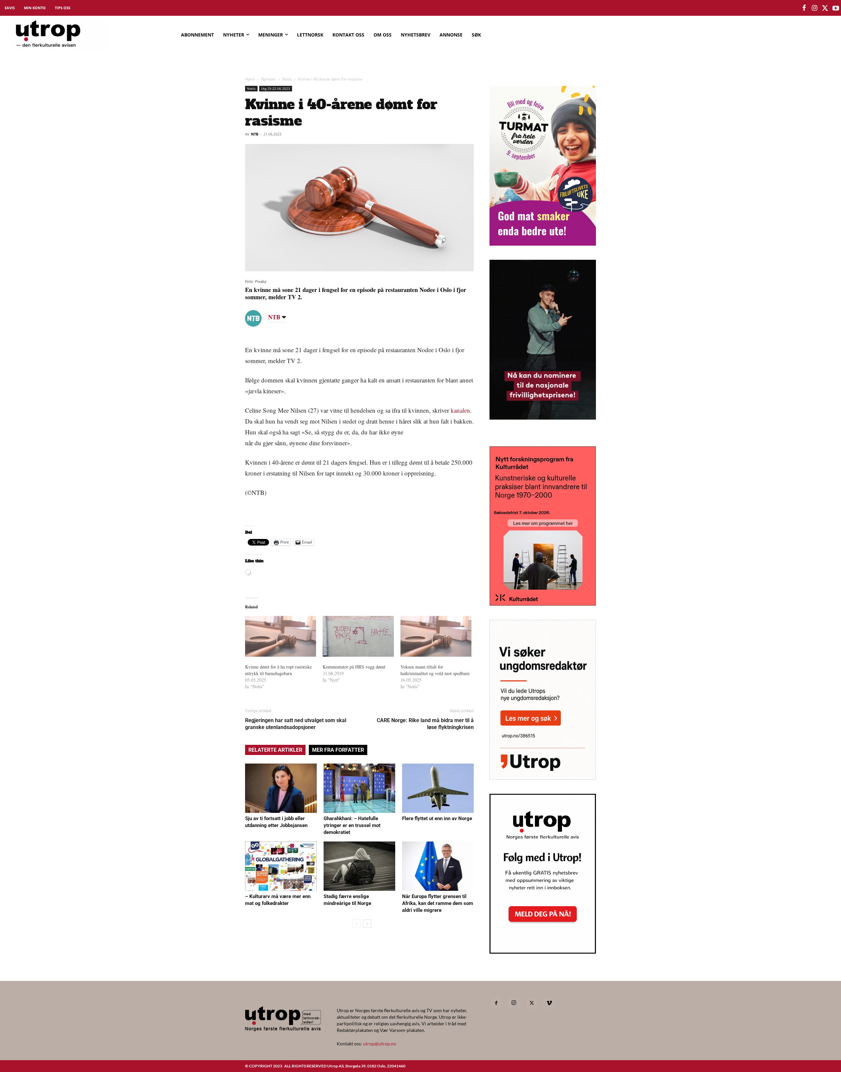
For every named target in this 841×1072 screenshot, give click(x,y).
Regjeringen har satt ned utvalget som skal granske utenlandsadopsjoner (295, 723)
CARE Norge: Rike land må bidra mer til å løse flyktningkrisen (425, 723)
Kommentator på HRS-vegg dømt (354, 667)
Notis (287, 79)
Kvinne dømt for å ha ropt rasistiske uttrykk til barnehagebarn (278, 670)
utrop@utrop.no (379, 1043)
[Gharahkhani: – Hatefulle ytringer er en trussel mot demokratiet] (359, 788)
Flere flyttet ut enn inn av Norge (437, 818)
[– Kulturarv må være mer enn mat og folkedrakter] (281, 866)
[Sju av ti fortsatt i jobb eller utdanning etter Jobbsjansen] (281, 788)
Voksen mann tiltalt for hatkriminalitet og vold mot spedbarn (434, 670)
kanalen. (461, 410)
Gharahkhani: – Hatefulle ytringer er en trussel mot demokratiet (352, 825)
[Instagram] (513, 1003)
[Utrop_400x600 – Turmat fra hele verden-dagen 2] (542, 243)
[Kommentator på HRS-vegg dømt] (358, 636)
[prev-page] (356, 923)
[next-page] (367, 923)
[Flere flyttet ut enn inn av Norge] (438, 788)
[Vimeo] (549, 1003)
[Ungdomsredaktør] (542, 777)
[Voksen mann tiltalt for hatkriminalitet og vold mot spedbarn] (435, 636)
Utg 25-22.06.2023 (275, 88)
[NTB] (258, 318)
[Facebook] (496, 1003)
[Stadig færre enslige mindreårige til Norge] (359, 866)
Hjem (250, 79)
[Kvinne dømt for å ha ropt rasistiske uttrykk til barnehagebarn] (280, 636)
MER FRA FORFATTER (338, 750)
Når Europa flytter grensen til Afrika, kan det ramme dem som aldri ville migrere (437, 903)
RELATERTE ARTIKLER (275, 750)
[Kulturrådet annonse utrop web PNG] (542, 603)
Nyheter (268, 79)
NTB (254, 134)
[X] (531, 1003)
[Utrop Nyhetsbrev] (542, 951)
